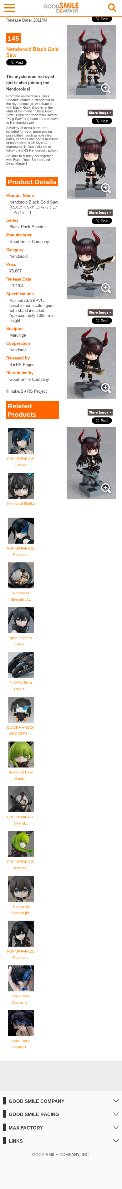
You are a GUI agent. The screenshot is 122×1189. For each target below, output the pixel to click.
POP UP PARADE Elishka (20, 462)
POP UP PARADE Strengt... (20, 820)
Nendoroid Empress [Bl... (21, 910)
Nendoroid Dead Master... (20, 775)
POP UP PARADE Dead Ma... (20, 865)
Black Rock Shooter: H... (20, 1044)
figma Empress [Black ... (20, 641)
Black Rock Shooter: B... (21, 999)
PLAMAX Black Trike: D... (20, 686)
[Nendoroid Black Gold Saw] (91, 95)
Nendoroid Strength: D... (21, 596)
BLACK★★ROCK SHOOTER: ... (20, 731)
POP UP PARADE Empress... (20, 551)
